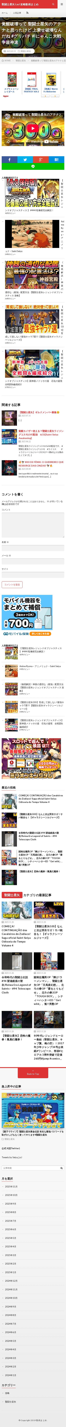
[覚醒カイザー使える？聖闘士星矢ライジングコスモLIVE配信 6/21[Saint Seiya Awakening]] (9, 436)
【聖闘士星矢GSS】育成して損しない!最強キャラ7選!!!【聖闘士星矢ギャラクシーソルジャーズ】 (41, 705)
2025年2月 (10, 1263)
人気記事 (17, 13)
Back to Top (33, 1074)
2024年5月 (10, 1341)
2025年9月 (10, 1203)
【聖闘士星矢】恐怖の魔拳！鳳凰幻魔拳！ (39, 871)
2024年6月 (10, 1332)
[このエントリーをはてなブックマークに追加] (56, 159)
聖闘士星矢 (26, 51)
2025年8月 (10, 1212)
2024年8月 (10, 1315)
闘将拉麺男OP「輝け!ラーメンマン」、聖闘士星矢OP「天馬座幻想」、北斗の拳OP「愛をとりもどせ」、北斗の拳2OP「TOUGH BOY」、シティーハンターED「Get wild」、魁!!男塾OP (41, 858)
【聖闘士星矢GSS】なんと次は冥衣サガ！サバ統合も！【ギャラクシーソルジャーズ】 (48, 932)
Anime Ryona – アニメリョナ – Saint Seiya (40, 666)
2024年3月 (10, 1358)
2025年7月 (10, 1220)
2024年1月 (10, 1375)
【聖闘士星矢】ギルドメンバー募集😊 (39, 412)
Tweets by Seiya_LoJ (12, 1157)
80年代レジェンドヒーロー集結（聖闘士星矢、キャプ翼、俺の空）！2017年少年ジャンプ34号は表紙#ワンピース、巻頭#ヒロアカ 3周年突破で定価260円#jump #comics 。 (49, 1047)
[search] (61, 1168)
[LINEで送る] (33, 166)
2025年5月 (10, 1238)
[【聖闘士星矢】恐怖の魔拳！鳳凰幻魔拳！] (9, 877)
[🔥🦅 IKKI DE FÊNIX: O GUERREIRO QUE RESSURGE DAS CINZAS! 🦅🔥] (9, 467)
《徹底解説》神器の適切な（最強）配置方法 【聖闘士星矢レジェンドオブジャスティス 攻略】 (41, 687)
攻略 (7, 1393)
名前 (5, 542)
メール (6, 555)
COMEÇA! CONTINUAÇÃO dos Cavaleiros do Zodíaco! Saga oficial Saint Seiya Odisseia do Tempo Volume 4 (41, 798)
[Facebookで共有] (9, 159)
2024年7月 (10, 1323)
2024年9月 (10, 1306)
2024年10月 (11, 1298)
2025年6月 (10, 1229)
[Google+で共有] (41, 159)
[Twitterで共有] (25, 159)
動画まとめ (41, 1420)
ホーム (5, 13)
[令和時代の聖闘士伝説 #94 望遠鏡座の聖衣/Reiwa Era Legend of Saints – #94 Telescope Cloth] (9, 839)
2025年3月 (10, 1255)
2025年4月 (10, 1246)
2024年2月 (10, 1366)
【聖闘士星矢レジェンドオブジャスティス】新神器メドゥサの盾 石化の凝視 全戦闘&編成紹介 (41, 723)
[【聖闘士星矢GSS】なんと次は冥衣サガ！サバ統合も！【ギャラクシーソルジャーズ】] (9, 820)
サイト (5, 569)
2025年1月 (10, 1272)
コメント (6, 510)
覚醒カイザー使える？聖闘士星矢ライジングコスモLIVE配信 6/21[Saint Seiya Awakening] (41, 434)
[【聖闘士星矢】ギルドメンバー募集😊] (9, 418)
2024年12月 (11, 1280)
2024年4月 (10, 1349)
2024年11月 (11, 1289)
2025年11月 (11, 1186)
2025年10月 (11, 1195)
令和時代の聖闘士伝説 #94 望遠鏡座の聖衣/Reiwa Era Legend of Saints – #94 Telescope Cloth (39, 836)
